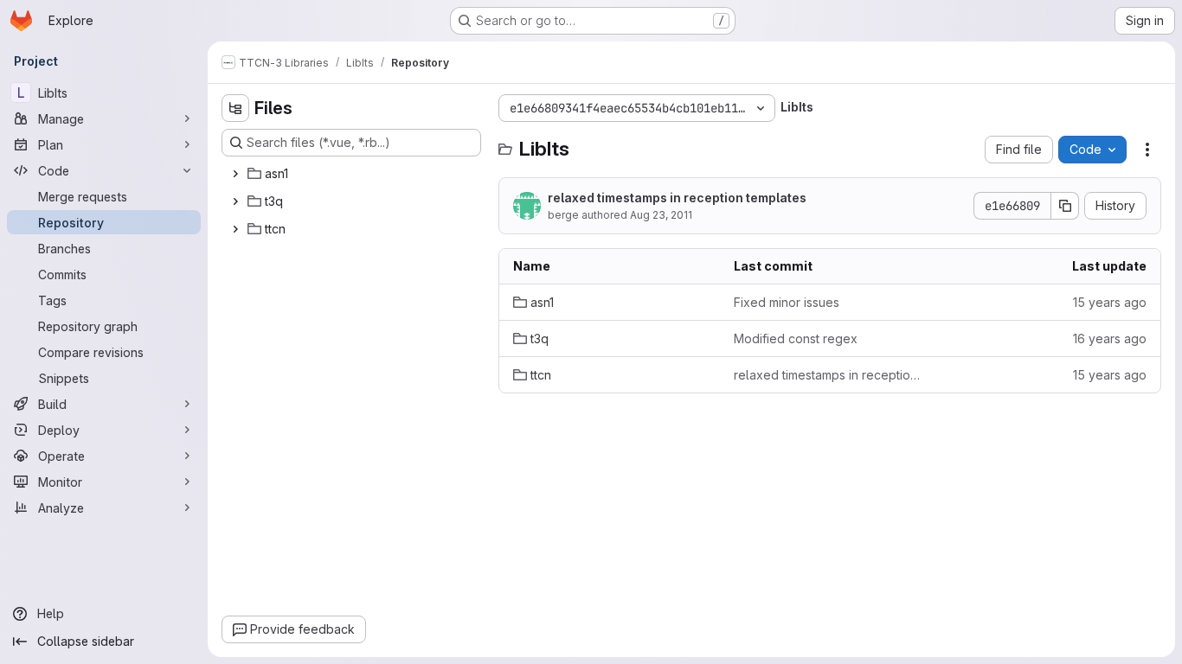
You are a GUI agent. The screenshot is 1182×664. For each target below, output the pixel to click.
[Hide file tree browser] (235, 108)
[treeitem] (353, 174)
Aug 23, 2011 (661, 214)
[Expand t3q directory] (235, 201)
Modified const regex (796, 338)
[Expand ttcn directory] (235, 229)
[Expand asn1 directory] (235, 173)
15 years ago (1110, 302)
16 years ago (1110, 338)
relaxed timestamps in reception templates (677, 197)
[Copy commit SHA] (1065, 206)
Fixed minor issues (786, 302)
